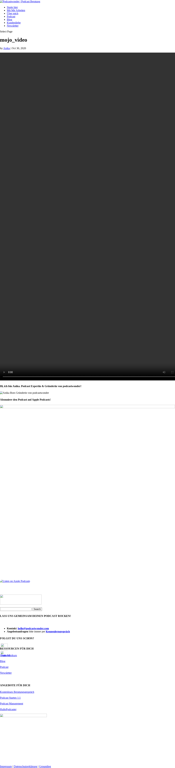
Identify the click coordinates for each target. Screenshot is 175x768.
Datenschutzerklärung (25, 766)
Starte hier (12, 7)
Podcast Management (11, 703)
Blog (9, 19)
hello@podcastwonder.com (33, 628)
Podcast (11, 16)
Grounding (45, 766)
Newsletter (12, 25)
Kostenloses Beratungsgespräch (17, 691)
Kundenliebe (14, 22)
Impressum (6, 766)
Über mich (12, 13)
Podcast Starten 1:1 (10, 697)
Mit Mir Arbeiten (16, 10)
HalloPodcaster (8, 709)
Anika (6, 48)
